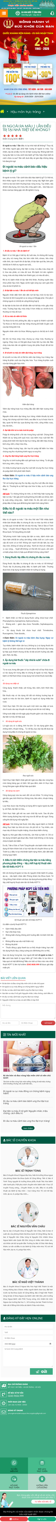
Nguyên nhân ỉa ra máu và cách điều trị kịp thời (20, 1000)
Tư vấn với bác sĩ (43, 1501)
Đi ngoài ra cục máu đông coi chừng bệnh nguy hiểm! (23, 987)
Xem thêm (28, 1128)
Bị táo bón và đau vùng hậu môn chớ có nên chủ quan (23, 983)
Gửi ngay (48, 1023)
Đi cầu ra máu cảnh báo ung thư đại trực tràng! (20, 997)
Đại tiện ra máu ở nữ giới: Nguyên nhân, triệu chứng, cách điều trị (27, 993)
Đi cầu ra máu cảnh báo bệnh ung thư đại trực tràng (22, 990)
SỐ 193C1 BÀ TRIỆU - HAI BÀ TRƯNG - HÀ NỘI (24, 1387)
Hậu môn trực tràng (26, 111)
